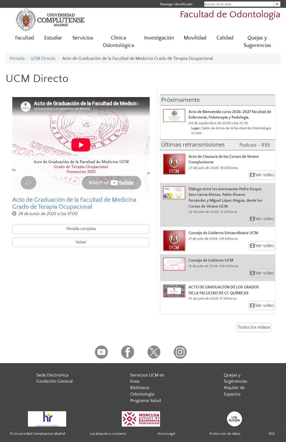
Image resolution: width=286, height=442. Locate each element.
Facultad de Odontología (230, 15)
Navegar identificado (176, 4)
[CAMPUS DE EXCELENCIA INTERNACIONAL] (141, 418)
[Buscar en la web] (277, 4)
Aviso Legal (166, 434)
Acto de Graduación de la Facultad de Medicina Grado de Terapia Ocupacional (74, 203)
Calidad (224, 38)
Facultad (24, 38)
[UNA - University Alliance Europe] (234, 418)
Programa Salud (145, 400)
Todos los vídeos (254, 327)
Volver (81, 242)
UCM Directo (42, 58)
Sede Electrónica (52, 375)
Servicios (82, 38)
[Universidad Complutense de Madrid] (50, 19)
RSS (272, 434)
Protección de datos (224, 434)
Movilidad (195, 38)
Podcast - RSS (254, 145)
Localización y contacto (108, 434)
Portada (17, 58)
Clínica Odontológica (118, 41)
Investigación (159, 38)
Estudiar (53, 38)
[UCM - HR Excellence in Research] (47, 418)
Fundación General (54, 381)
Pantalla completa (81, 229)
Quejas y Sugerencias (257, 41)
